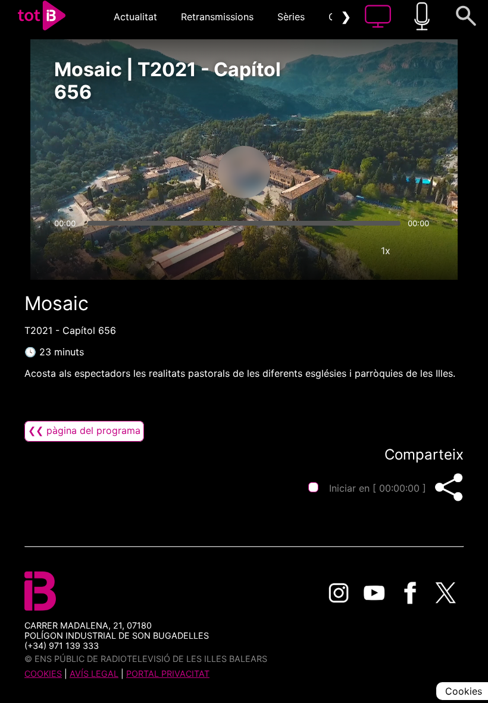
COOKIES (43, 673)
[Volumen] (66, 250)
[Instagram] (339, 593)
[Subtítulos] (314, 250)
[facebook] (410, 593)
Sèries (291, 17)
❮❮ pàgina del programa (84, 430)
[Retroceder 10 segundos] (181, 172)
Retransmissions (217, 17)
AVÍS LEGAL (94, 673)
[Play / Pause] (244, 172)
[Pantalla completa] (421, 250)
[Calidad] (349, 250)
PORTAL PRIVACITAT (167, 673)
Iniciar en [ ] (377, 488)
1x (385, 251)
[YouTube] (374, 593)
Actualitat (135, 17)
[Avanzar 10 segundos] (306, 172)
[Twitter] (446, 593)
